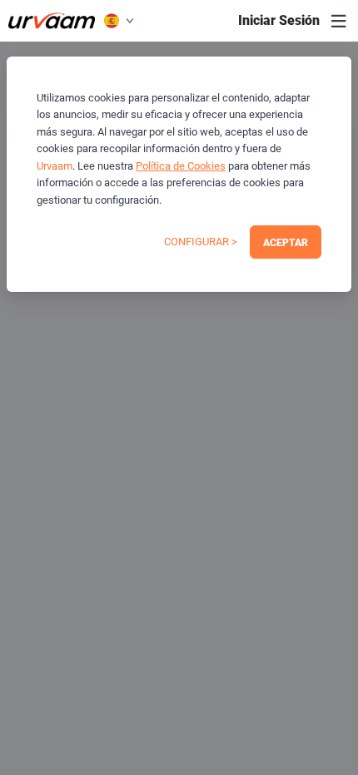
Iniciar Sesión (279, 20)
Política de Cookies (181, 166)
